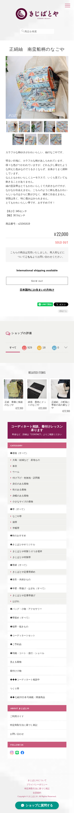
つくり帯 (14, 688)
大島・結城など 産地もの (26, 460)
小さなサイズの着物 (23, 501)
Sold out (37, 280)
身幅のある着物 (20, 495)
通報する (63, 311)
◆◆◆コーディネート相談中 (25, 679)
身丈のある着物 (20, 483)
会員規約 (37, 793)
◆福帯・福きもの (19, 626)
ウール (16, 472)
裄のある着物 (19, 489)
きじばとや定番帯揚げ (24, 595)
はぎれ (16, 601)
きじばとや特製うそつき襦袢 (27, 551)
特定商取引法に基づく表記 (23, 725)
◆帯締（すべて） (19, 565)
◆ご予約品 (15, 644)
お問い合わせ (17, 734)
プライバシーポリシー (37, 784)
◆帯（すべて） (18, 509)
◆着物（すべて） (19, 453)
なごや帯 (17, 516)
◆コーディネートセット (22, 635)
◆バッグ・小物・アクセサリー (26, 609)
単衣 (15, 466)
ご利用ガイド (17, 716)
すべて (12, 347)
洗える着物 (15, 662)
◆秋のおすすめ (18, 535)
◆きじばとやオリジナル (22, 544)
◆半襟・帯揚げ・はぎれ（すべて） (28, 588)
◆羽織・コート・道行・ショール (27, 653)
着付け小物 (15, 671)
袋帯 (15, 522)
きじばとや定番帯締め (24, 572)
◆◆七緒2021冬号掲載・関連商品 (27, 697)
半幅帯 (16, 528)
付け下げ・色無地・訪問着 (26, 478)
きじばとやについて (37, 780)
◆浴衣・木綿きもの (20, 579)
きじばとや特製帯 (22, 557)
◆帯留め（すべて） (20, 617)
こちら (28, 256)
